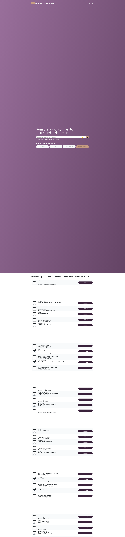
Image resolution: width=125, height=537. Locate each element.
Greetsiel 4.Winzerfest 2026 (43, 430)
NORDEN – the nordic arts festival (45, 399)
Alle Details (85, 282)
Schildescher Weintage (42, 489)
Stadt (56, 146)
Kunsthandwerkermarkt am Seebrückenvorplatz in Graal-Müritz (51, 361)
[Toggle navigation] (92, 3)
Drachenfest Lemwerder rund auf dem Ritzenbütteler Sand (50, 447)
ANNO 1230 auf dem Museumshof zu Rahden (47, 484)
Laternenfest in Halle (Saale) (44, 308)
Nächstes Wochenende (55, 139)
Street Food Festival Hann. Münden (45, 495)
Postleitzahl (42, 146)
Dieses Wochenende (47, 139)
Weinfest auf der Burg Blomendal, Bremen (47, 452)
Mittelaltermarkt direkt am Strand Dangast (47, 404)
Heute (39, 139)
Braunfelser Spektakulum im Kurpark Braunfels (48, 516)
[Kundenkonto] (89, 3)
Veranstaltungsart (69, 146)
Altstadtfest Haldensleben (43, 521)
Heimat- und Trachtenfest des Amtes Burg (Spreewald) (49, 302)
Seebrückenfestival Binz (43, 388)
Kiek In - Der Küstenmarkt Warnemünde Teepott (48, 356)
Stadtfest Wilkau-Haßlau (43, 319)
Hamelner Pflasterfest (42, 478)
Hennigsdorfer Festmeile (43, 350)
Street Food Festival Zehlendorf (44, 324)
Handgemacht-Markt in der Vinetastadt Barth (47, 367)
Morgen (42, 139)
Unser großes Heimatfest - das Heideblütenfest (48, 473)
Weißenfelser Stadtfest (43, 313)
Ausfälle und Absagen (82, 146)
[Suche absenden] (87, 137)
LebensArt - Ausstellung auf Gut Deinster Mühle (48, 393)
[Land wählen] (83, 137)
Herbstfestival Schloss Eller (44, 532)
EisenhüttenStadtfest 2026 (43, 345)
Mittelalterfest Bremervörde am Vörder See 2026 (48, 436)
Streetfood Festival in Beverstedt (45, 441)
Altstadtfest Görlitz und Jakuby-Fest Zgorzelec (48, 282)
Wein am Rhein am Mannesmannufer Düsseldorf (48, 527)
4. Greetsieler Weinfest (43, 410)
